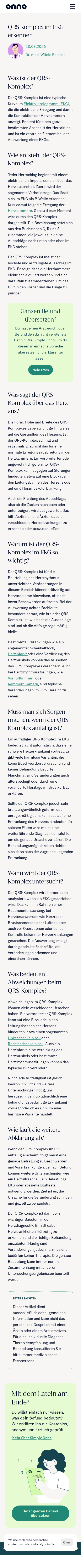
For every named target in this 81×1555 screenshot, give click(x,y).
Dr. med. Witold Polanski (46, 54)
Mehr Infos (40, 370)
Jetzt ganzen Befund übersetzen (40, 1513)
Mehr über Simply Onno (32, 1437)
